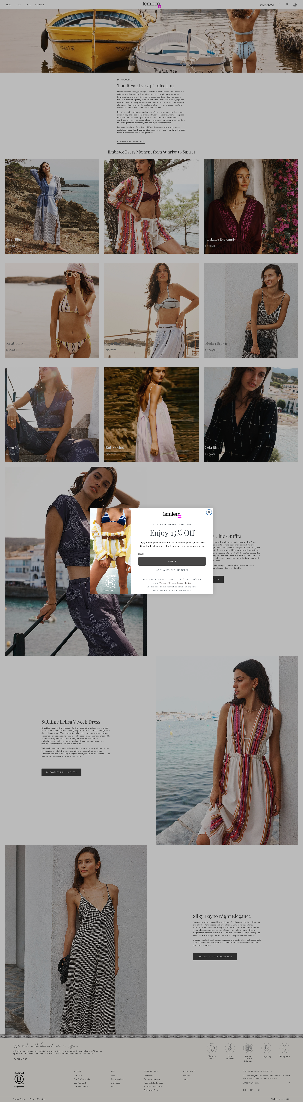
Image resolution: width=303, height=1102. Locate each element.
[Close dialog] (209, 512)
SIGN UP (172, 561)
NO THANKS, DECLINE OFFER (172, 570)
